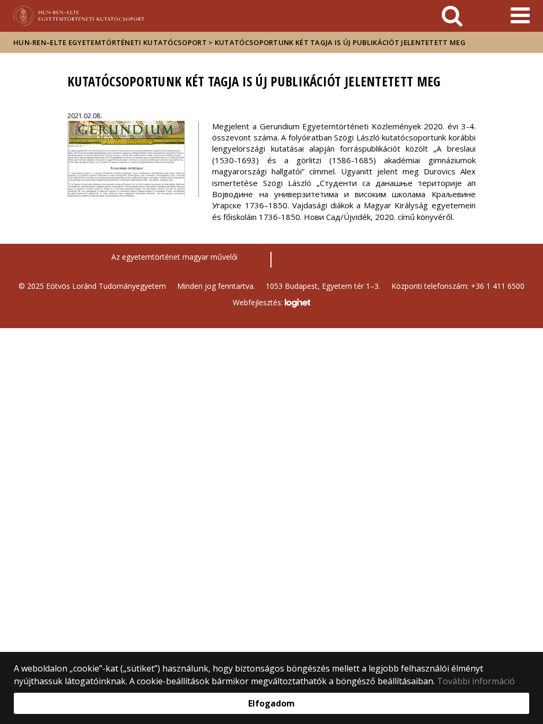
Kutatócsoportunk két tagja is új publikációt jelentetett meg (340, 42)
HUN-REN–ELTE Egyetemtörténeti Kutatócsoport (110, 42)
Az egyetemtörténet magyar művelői (174, 257)
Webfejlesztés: (259, 302)
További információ (476, 681)
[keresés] (452, 16)
